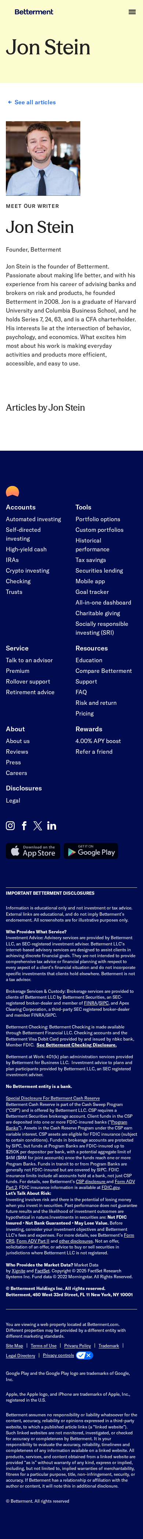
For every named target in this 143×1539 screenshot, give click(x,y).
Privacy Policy (77, 1345)
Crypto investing (27, 570)
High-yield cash (26, 548)
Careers (16, 772)
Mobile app (90, 580)
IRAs (12, 559)
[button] (132, 12)
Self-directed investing (23, 534)
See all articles (35, 101)
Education (89, 659)
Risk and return (96, 702)
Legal (13, 800)
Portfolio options (98, 518)
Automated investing (33, 518)
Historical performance (93, 544)
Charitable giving (98, 612)
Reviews (17, 751)
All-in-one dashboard (103, 602)
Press (13, 761)
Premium (17, 670)
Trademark (109, 1345)
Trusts (14, 591)
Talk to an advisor (29, 659)
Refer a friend (94, 751)
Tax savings (91, 559)
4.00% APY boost (98, 740)
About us (18, 740)
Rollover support (28, 681)
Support (86, 681)
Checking (18, 580)
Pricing (85, 713)
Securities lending (99, 570)
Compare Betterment (104, 670)
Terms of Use (43, 1345)
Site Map (14, 1345)
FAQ (81, 691)
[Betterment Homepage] (29, 12)
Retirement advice (30, 691)
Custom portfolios (100, 529)
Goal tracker (92, 591)
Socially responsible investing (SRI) (102, 628)
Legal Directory (20, 1355)
